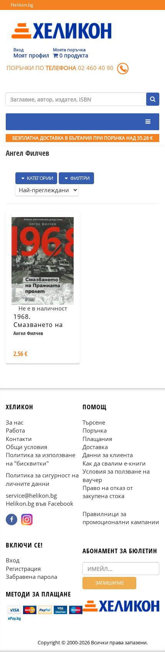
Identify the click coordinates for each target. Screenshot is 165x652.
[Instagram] (27, 519)
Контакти (19, 439)
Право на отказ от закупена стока (107, 492)
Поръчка (94, 431)
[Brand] (61, 23)
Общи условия (26, 447)
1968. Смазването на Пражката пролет (42, 324)
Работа (15, 431)
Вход (13, 560)
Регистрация (23, 568)
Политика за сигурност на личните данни (42, 479)
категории (39, 178)
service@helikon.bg (31, 496)
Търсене (93, 422)
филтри (79, 178)
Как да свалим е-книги (114, 463)
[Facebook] (11, 519)
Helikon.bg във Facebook (39, 504)
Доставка (95, 447)
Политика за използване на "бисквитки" (40, 459)
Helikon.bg (22, 5)
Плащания (97, 439)
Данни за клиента (107, 455)
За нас (14, 422)
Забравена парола (31, 577)
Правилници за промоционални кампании (120, 518)
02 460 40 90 (96, 68)
